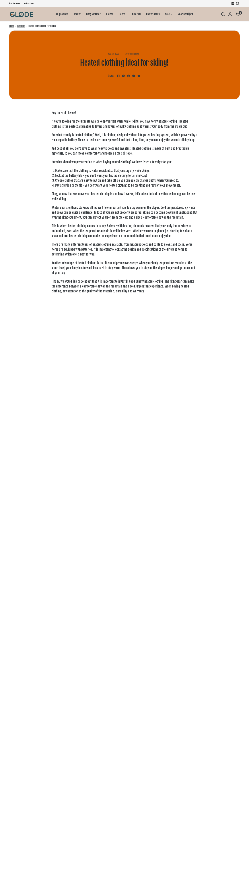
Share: (111, 76)
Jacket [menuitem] (77, 14)
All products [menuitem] (62, 14)
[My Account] (230, 14)
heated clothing (167, 121)
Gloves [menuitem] (109, 14)
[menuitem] (15, 3)
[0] (237, 14)
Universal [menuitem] (136, 14)
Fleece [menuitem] (121, 14)
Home (11, 26)
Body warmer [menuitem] (93, 14)
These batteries (87, 140)
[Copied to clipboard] (139, 76)
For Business (14, 3)
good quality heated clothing (146, 281)
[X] (123, 76)
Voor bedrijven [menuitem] (185, 14)
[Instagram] (237, 3)
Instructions (29, 3)
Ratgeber (21, 26)
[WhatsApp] (133, 76)
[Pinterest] (128, 76)
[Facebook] (232, 3)
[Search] (223, 14)
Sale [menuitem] (167, 14)
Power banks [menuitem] (153, 14)
